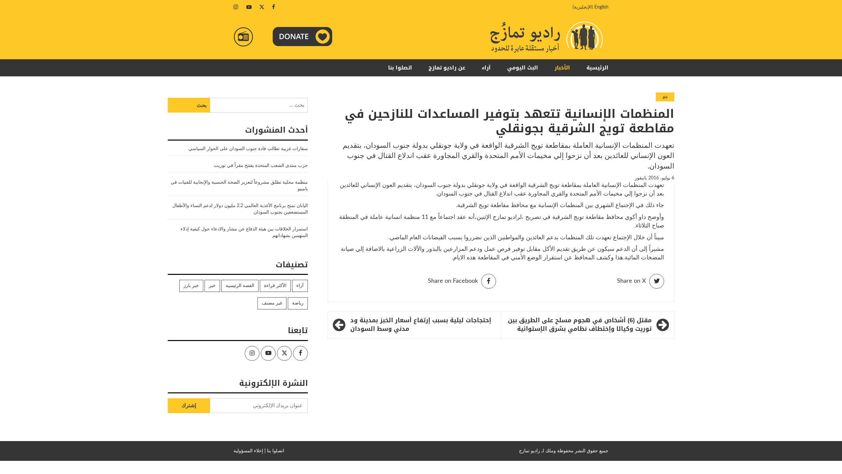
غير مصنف (272, 303)
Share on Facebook (453, 281)
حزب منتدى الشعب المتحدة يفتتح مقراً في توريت (261, 165)
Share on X (631, 281)
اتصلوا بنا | (274, 451)
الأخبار (562, 68)
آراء (486, 68)
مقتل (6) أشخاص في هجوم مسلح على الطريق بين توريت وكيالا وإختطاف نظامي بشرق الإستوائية (580, 324)
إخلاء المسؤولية (248, 451)
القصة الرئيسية (240, 285)
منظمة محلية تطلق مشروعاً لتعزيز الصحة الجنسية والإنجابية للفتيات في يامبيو (239, 185)
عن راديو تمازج (447, 68)
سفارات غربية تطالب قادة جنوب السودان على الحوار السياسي (248, 148)
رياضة (298, 303)
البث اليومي (522, 68)
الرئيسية (597, 68)
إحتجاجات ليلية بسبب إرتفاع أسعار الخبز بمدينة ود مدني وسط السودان (420, 324)
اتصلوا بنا (400, 68)
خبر (665, 96)
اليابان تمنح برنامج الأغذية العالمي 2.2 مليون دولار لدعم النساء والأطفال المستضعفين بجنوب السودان (240, 209)
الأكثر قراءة (275, 285)
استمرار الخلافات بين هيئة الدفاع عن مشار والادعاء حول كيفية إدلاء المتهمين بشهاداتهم (244, 232)
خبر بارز (191, 285)
